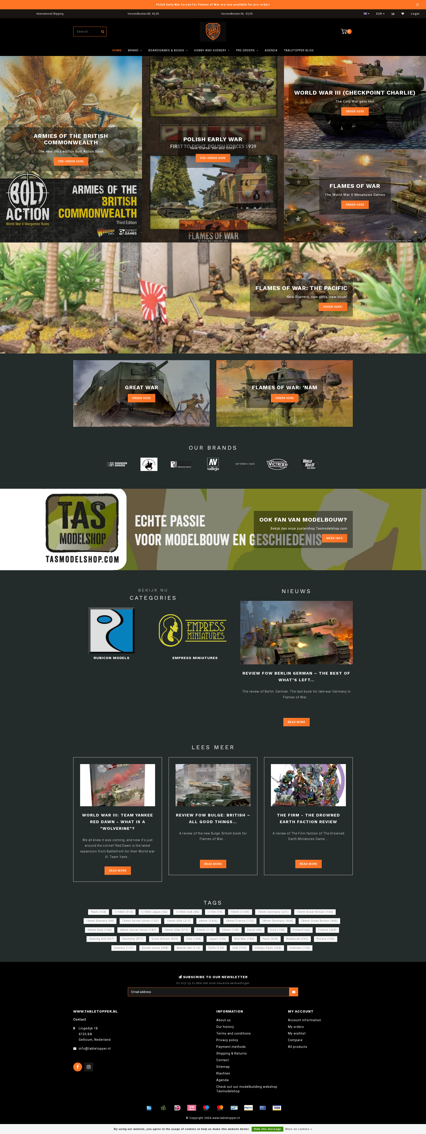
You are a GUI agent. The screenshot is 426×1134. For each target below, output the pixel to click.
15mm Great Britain (315, 912)
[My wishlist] (402, 13)
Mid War (244, 938)
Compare (295, 1040)
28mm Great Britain (319, 920)
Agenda (271, 50)
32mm (205, 929)
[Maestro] (205, 1107)
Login (415, 13)
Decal (254, 929)
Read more (296, 722)
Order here (355, 204)
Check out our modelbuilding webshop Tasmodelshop (246, 1089)
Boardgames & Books (166, 50)
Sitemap (223, 1066)
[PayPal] (248, 1107)
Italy (193, 938)
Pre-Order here (71, 161)
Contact (222, 1060)
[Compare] (393, 13)
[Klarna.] (191, 1107)
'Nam (98, 912)
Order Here (355, 111)
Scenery (124, 947)
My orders (296, 1027)
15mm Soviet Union (140, 920)
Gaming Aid (101, 938)
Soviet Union (155, 947)
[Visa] (276, 1107)
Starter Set (188, 947)
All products (297, 1047)
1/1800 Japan (154, 912)
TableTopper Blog (299, 50)
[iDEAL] (177, 1107)
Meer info (334, 538)
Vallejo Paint (268, 947)
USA (239, 947)
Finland (301, 929)
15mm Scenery (100, 920)
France (327, 929)
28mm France (240, 920)
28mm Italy (99, 929)
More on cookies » (298, 1129)
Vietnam (300, 947)
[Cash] (163, 1107)
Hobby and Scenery (210, 50)
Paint (270, 938)
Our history (225, 1027)
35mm (230, 929)
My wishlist (297, 1033)
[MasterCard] (220, 1107)
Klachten (223, 1073)
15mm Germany (273, 912)
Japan (217, 938)
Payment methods (231, 1047)
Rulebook (297, 938)
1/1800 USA (187, 912)
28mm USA (176, 929)
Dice (277, 929)
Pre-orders (245, 50)
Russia (325, 938)
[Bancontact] (234, 1107)
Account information (304, 1020)
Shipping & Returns (231, 1053)
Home (117, 50)
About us (223, 1020)
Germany (133, 938)
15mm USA (179, 920)
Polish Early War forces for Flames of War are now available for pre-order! (213, 4)
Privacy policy (227, 1040)
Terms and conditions (233, 1033)
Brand (133, 50)
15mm (240, 912)
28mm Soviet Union (138, 929)
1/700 (215, 912)
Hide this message (267, 1129)
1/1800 (123, 912)
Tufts (216, 947)
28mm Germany (277, 920)
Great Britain (165, 938)
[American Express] (149, 1107)
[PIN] (262, 1107)
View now (335, 306)
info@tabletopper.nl (95, 1048)
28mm (208, 920)
